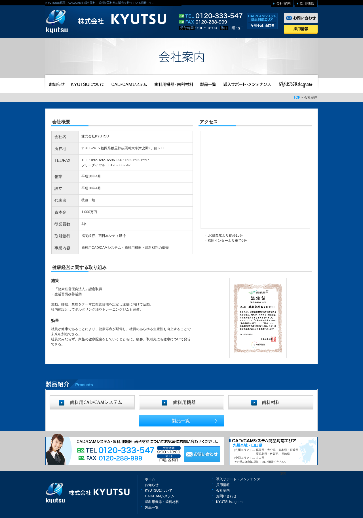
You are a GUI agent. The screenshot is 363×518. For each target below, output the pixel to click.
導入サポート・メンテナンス (238, 479)
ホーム (150, 479)
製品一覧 (152, 507)
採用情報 (301, 29)
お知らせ (152, 485)
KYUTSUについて (158, 490)
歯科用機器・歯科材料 (162, 502)
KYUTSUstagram (229, 502)
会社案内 (223, 490)
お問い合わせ (226, 496)
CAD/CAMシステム (159, 496)
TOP (297, 97)
